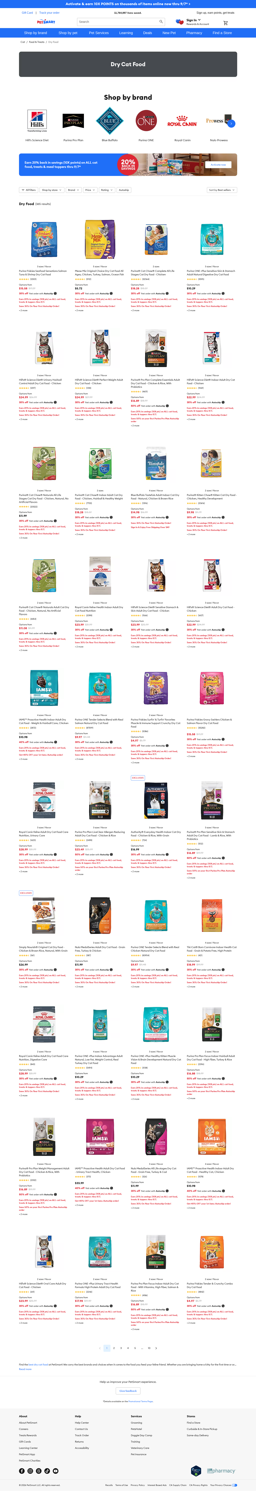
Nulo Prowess (219, 140)
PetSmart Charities (29, 1460)
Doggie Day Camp (141, 1435)
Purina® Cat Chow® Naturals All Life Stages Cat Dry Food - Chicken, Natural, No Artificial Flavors (43, 498)
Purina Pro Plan (73, 140)
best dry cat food (38, 1364)
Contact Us (81, 1429)
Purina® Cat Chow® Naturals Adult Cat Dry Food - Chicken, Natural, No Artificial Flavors (44, 611)
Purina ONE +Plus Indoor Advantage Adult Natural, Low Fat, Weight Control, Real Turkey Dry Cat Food (99, 1059)
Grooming (136, 1422)
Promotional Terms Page (140, 1401)
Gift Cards (25, 1441)
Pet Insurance (138, 1454)
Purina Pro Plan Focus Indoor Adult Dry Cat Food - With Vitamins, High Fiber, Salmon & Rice (155, 1287)
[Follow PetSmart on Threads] (39, 1471)
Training (135, 1441)
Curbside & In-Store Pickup (202, 1429)
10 (149, 1348)
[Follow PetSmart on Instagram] (30, 1471)
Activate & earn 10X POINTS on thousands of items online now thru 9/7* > (128, 4)
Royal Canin (183, 140)
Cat (23, 42)
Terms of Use (121, 1485)
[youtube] (55, 1471)
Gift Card (27, 12)
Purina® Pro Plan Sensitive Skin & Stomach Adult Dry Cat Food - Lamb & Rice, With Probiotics (211, 835)
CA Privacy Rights (198, 1485)
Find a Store (193, 1422)
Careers (23, 1429)
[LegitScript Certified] (196, 1471)
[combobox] (121, 21)
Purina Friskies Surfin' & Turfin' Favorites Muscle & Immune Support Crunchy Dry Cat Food (155, 723)
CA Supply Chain (178, 1485)
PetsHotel (136, 1429)
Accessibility (82, 1448)
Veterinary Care (140, 1448)
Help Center (82, 1422)
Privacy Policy (138, 1485)
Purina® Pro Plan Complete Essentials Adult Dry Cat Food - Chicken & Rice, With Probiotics (155, 383)
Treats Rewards (28, 1435)
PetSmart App (27, 1454)
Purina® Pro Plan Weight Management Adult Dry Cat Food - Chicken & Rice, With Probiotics (44, 1172)
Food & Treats (36, 42)
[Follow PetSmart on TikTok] (47, 1471)
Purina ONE (146, 140)
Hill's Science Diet (37, 140)
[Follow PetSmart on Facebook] (22, 1471)
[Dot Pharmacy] (221, 1471)
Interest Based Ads (157, 1485)
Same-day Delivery (198, 1435)
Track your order (49, 12)
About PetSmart (28, 1422)
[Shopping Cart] (230, 23)
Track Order (82, 1435)
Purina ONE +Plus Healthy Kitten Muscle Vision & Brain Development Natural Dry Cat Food (156, 1059)
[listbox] (128, 123)
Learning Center (28, 1448)
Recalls (109, 1485)
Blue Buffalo (110, 140)
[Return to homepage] (46, 21)
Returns (79, 1441)
